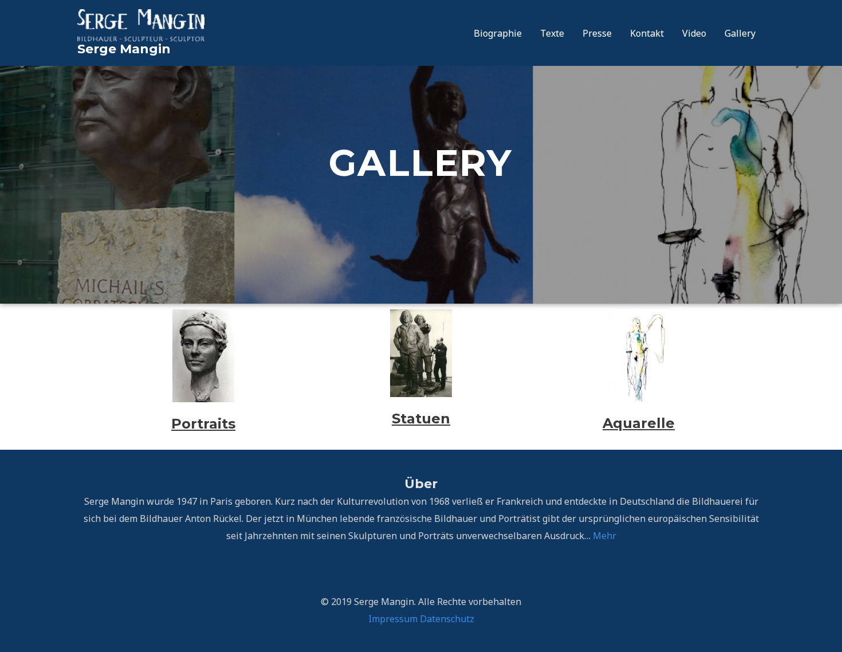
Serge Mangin (124, 49)
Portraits (203, 423)
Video (694, 33)
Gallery (740, 33)
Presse (597, 33)
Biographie (498, 33)
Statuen (421, 418)
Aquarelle (639, 423)
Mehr (604, 535)
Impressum (393, 618)
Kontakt (647, 33)
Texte (552, 33)
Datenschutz (447, 618)
